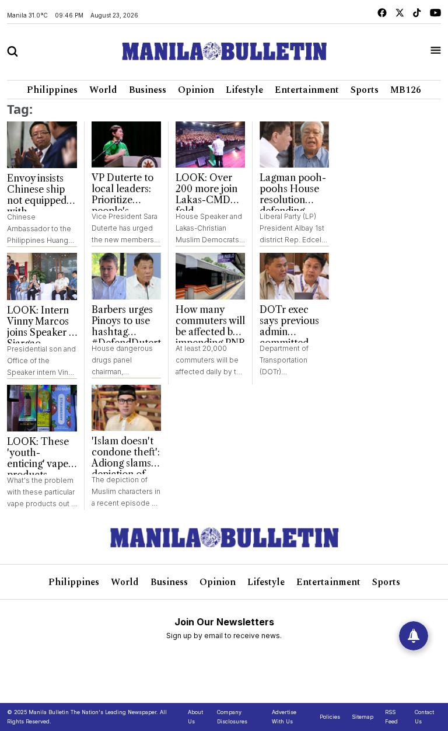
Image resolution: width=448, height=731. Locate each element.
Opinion (196, 90)
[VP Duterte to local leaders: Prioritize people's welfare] (126, 144)
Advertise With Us (284, 717)
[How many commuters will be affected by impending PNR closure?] (210, 276)
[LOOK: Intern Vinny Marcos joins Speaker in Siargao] (42, 276)
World (103, 90)
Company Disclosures (232, 717)
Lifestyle (244, 90)
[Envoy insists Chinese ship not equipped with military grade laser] (42, 144)
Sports (365, 90)
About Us (195, 717)
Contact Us (424, 717)
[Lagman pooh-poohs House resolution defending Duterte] (294, 144)
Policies (330, 716)
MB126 (405, 90)
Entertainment (307, 90)
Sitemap (362, 716)
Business (147, 90)
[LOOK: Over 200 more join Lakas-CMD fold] (210, 144)
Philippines (52, 90)
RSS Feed (391, 717)
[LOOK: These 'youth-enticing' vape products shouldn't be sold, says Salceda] (42, 408)
